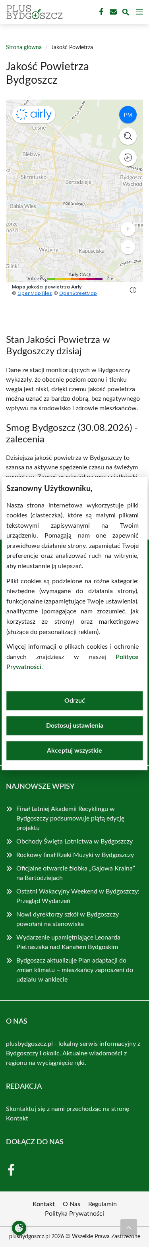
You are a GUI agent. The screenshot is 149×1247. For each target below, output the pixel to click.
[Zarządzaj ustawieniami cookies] (19, 1228)
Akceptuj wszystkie (74, 750)
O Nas (71, 1204)
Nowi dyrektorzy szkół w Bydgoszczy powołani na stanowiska (67, 919)
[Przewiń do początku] (128, 1227)
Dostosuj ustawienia (74, 725)
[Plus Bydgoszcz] (33, 12)
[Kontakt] (112, 12)
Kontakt (17, 1118)
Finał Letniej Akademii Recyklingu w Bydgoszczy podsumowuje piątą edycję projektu (70, 818)
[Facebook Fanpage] (100, 12)
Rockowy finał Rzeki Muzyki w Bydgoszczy (75, 855)
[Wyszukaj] (125, 13)
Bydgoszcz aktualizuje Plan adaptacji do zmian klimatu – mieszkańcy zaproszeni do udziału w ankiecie (74, 970)
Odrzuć (74, 700)
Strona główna (24, 47)
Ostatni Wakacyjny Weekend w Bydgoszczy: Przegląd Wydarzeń (77, 896)
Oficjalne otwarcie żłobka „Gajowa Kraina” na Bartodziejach (75, 873)
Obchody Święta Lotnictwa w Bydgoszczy (74, 841)
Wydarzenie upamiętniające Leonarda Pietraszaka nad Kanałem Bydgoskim (68, 942)
